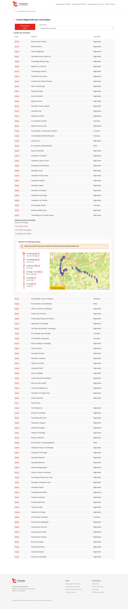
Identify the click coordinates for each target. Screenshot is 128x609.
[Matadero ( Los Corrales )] (63, 274)
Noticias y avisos (110, 4)
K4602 (17, 487)
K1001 (17, 215)
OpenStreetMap (105, 289)
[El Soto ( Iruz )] (81, 272)
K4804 (17, 180)
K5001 (17, 557)
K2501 (17, 205)
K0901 (17, 303)
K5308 (17, 96)
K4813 (17, 373)
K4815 (17, 383)
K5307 (17, 141)
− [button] (52, 258)
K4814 (17, 368)
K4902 (17, 51)
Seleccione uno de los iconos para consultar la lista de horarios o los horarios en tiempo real (51, 246)
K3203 (17, 418)
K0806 (17, 467)
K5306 (17, 151)
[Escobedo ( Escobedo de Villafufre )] (84, 272)
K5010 (17, 502)
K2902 (17, 175)
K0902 (17, 299)
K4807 (17, 185)
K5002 (17, 552)
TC (14, 11)
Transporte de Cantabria (63, 4)
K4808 (17, 200)
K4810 (17, 423)
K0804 (17, 447)
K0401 (17, 492)
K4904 (17, 61)
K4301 (17, 343)
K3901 (17, 517)
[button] (36, 253)
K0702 (17, 41)
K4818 (17, 388)
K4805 (17, 170)
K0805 (17, 442)
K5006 (17, 527)
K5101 (17, 437)
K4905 (17, 66)
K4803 (17, 155)
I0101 (17, 403)
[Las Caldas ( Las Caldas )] (60, 266)
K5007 (17, 542)
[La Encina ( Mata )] (66, 270)
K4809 (17, 195)
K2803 (17, 328)
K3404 (17, 146)
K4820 (17, 353)
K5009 (17, 547)
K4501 (17, 91)
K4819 (17, 398)
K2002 (17, 338)
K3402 (17, 131)
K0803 (17, 452)
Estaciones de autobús (79, 4)
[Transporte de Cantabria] (20, 4)
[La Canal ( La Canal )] (89, 275)
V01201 (17, 512)
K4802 (17, 160)
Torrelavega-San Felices (23, 233)
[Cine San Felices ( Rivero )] (64, 271)
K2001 (17, 333)
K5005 (17, 532)
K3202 (17, 413)
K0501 (17, 308)
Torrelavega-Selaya (21, 226)
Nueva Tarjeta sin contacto (96, 4)
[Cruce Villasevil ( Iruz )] (80, 271)
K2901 (17, 165)
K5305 (17, 126)
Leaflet (98, 289)
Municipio (42, 24)
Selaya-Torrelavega (21, 222)
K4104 (17, 81)
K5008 (17, 537)
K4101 (17, 76)
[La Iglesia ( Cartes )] (61, 261)
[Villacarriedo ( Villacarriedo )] (96, 279)
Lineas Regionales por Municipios (26, 11)
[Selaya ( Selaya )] (97, 282)
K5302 (17, 116)
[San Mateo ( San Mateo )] (60, 271)
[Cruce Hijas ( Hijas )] (72, 268)
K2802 (17, 323)
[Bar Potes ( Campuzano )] (63, 258)
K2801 (17, 318)
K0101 (17, 363)
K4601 (17, 482)
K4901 (17, 56)
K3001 (17, 101)
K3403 (17, 136)
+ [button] (52, 255)
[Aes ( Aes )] (77, 269)
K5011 (17, 497)
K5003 (17, 522)
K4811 (17, 432)
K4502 (17, 86)
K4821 (17, 348)
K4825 (17, 313)
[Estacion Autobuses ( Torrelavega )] (64, 257)
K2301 (17, 477)
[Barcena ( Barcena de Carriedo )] (95, 277)
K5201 (17, 210)
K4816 (17, 378)
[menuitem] (77, 583)
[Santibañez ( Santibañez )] (92, 276)
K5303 (17, 111)
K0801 (17, 462)
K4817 (17, 393)
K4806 (17, 190)
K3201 (17, 408)
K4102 (17, 71)
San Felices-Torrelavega (23, 230)
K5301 (17, 106)
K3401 (17, 121)
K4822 (17, 358)
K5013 (17, 507)
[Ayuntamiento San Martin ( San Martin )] (87, 273)
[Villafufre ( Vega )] (85, 272)
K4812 (17, 428)
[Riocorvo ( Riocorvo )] (61, 264)
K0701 (17, 46)
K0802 (17, 457)
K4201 (17, 472)
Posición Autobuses (57, 288)
